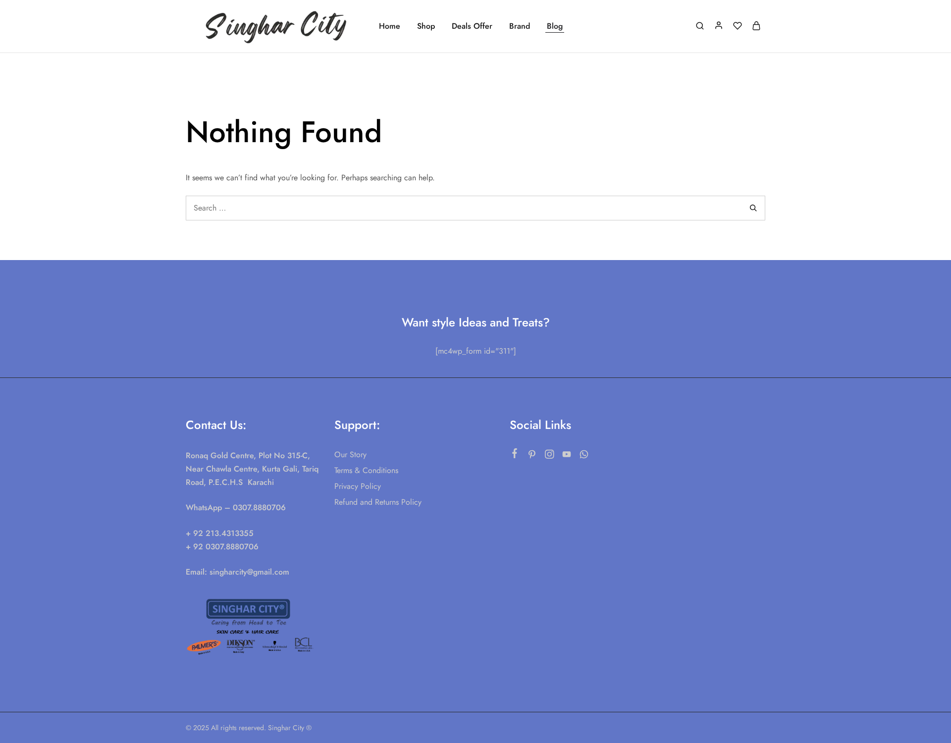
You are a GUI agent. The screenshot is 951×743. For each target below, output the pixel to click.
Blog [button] (555, 26)
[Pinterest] (532, 456)
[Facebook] (515, 455)
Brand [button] (519, 26)
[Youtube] (567, 456)
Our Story (350, 454)
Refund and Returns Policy (378, 502)
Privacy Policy (357, 486)
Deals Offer (472, 26)
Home (389, 26)
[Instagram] (549, 456)
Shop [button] (426, 26)
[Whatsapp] (584, 456)
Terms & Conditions (366, 470)
